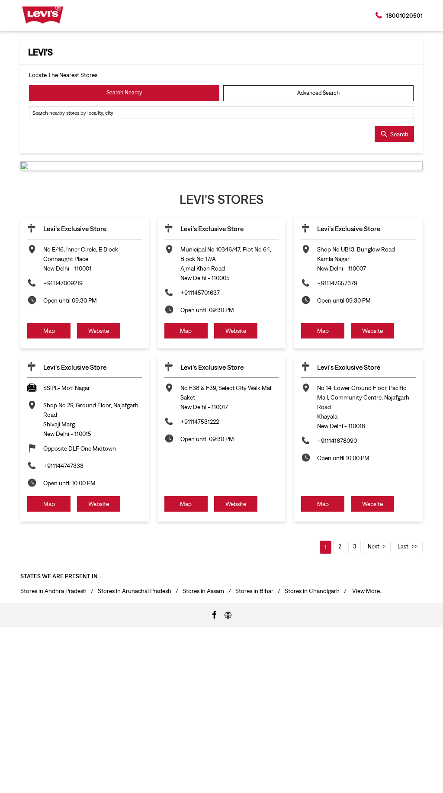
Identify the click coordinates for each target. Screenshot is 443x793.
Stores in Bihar (254, 590)
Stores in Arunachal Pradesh (134, 590)
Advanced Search (318, 93)
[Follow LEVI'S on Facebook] (215, 614)
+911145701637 (200, 292)
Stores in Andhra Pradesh (53, 590)
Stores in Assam (203, 590)
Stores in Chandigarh (312, 590)
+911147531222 (199, 421)
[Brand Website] (228, 614)
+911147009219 (63, 283)
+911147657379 (337, 283)
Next (373, 546)
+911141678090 (337, 440)
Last (403, 546)
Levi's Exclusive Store (74, 228)
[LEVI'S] (42, 15)
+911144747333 (63, 465)
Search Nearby (124, 92)
